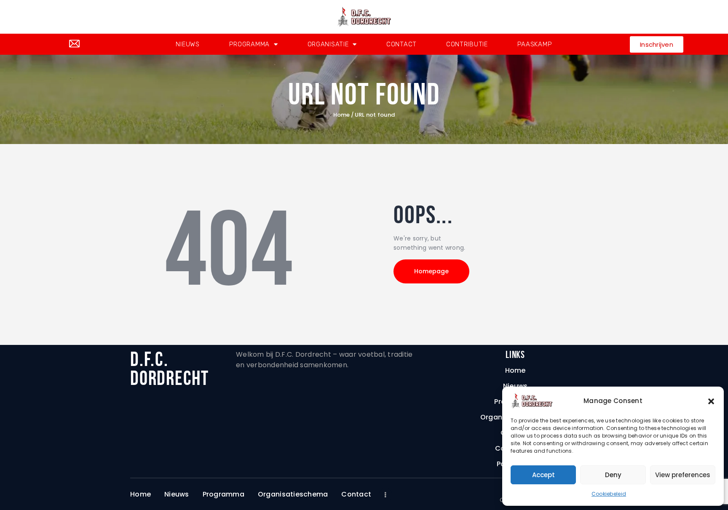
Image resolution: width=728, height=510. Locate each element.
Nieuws (187, 44)
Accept (543, 474)
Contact (401, 44)
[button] (711, 401)
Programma (249, 44)
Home (341, 115)
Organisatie (328, 44)
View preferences (682, 474)
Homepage (431, 271)
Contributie (467, 44)
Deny (613, 474)
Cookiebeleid (609, 493)
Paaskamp (534, 44)
